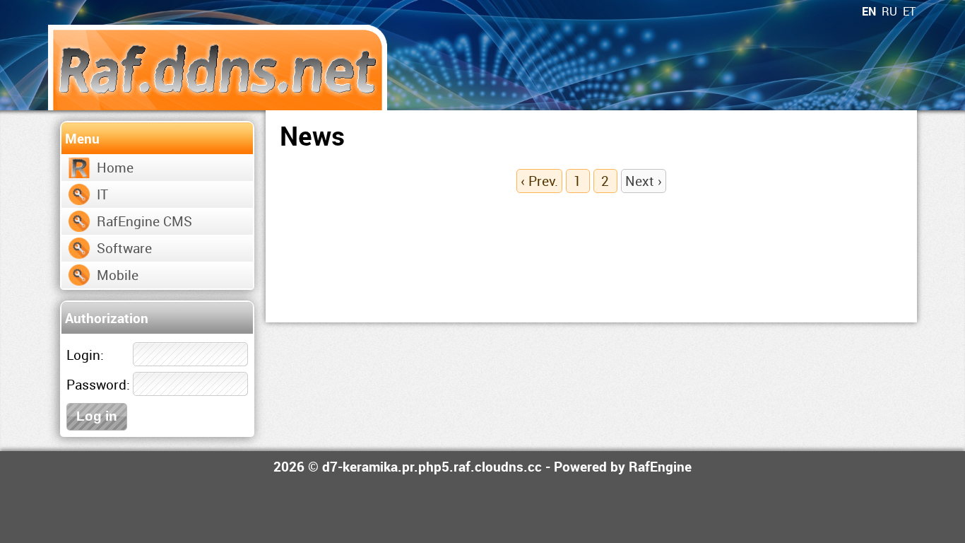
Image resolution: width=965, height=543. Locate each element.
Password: (98, 384)
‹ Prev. (539, 180)
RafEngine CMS (144, 221)
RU (889, 11)
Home (115, 167)
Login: (85, 354)
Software (124, 248)
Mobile (117, 275)
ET (909, 11)
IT (102, 194)
